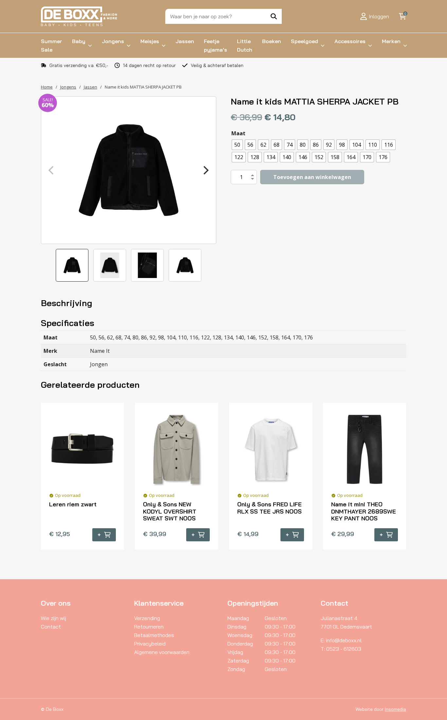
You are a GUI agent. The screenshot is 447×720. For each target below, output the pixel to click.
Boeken (271, 41)
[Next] (205, 170)
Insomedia (395, 709)
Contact (51, 626)
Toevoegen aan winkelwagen (312, 177)
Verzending (147, 618)
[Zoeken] (274, 16)
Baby (78, 41)
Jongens (113, 41)
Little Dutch (244, 45)
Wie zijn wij (53, 618)
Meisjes (149, 41)
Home (47, 87)
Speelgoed (304, 41)
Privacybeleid (150, 643)
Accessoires (350, 41)
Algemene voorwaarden (161, 652)
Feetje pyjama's (215, 45)
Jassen (184, 41)
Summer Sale (51, 45)
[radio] (237, 145)
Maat (238, 133)
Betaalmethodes (154, 635)
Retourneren (149, 626)
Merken (391, 41)
